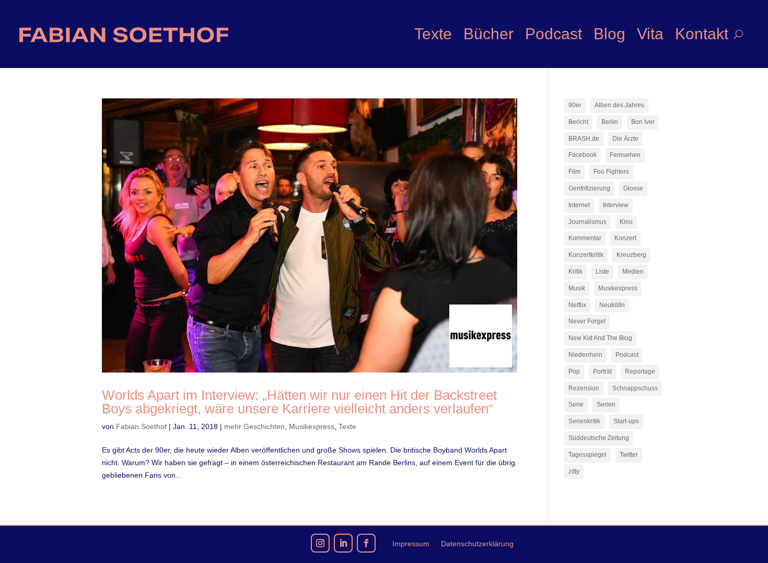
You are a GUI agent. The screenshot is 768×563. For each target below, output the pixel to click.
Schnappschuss (635, 388)
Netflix (577, 305)
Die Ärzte (625, 138)
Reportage (640, 371)
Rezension (583, 388)
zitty (573, 471)
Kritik (575, 271)
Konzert (625, 238)
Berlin (609, 122)
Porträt (602, 371)
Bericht (578, 122)
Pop (574, 371)
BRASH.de (583, 138)
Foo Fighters (611, 171)
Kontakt (701, 33)
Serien (606, 404)
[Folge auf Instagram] (320, 543)
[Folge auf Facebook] (366, 543)
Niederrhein (585, 354)
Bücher (488, 33)
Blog (609, 33)
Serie (576, 404)
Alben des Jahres (619, 105)
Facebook (582, 155)
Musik (576, 288)
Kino (626, 222)
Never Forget (587, 321)
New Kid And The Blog (600, 338)
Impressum (410, 544)
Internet (579, 205)
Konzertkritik (585, 254)
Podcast (553, 33)
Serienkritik (584, 421)
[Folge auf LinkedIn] (343, 543)
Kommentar (584, 238)
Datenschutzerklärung (477, 544)
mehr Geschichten (254, 426)
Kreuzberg (631, 254)
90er (574, 105)
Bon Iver (643, 122)
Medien (633, 271)
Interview (616, 205)
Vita (650, 33)
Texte (433, 33)
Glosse (633, 188)
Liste (602, 271)
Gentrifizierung (589, 188)
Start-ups (626, 421)
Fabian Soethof (141, 426)
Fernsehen (625, 155)
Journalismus (587, 222)
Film (574, 171)
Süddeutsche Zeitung (598, 438)
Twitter (629, 454)
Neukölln (612, 305)
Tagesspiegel (587, 454)
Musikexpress (311, 426)
